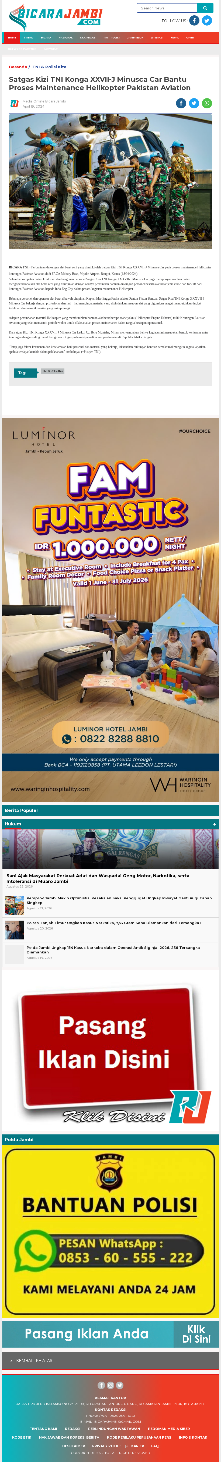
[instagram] (110, 1385)
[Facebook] (101, 1385)
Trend (28, 37)
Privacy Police (107, 1446)
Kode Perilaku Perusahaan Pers (139, 1437)
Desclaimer (73, 1446)
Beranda (18, 66)
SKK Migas (88, 37)
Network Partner (22, 48)
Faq (155, 1446)
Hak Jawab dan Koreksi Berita (69, 1437)
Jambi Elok (135, 37)
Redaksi (72, 1429)
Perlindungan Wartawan (114, 1429)
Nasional (65, 37)
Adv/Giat (51, 48)
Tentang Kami (43, 1429)
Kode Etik (21, 1437)
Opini (190, 37)
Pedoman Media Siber (169, 1429)
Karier (137, 1446)
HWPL (175, 37)
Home (12, 37)
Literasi (157, 37)
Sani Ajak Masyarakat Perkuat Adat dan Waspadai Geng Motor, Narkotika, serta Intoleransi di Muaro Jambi (97, 878)
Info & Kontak (193, 1437)
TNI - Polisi (111, 37)
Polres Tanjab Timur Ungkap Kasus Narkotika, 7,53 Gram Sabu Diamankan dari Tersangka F (114, 923)
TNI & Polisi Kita (49, 66)
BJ (107, 1453)
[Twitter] (119, 1385)
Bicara (46, 37)
